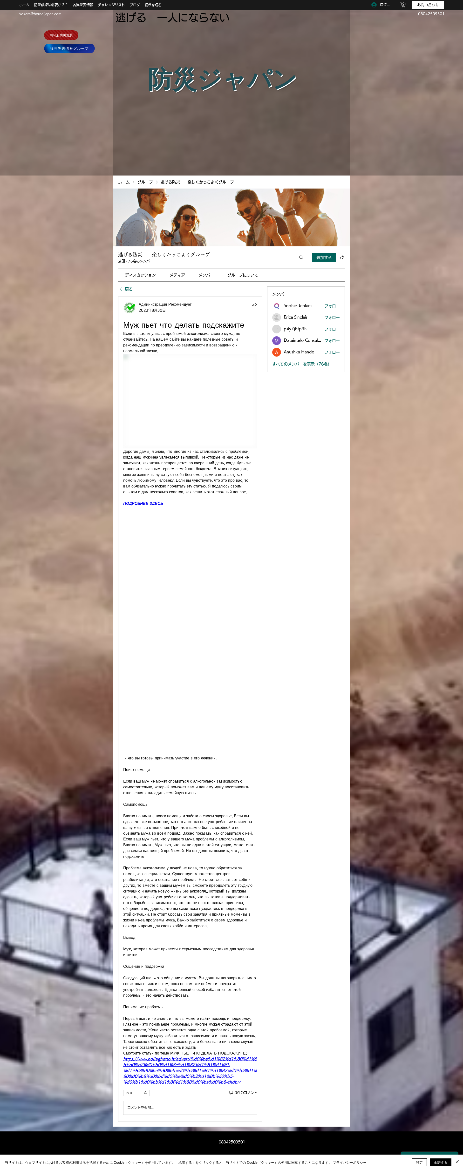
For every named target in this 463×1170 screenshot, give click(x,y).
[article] (190, 709)
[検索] (301, 257)
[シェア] (254, 304)
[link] (140, 275)
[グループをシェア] (342, 257)
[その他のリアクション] (143, 1093)
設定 (419, 1162)
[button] (403, 4)
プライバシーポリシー (350, 1162)
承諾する (440, 1162)
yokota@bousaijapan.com (40, 13)
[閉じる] (457, 1162)
